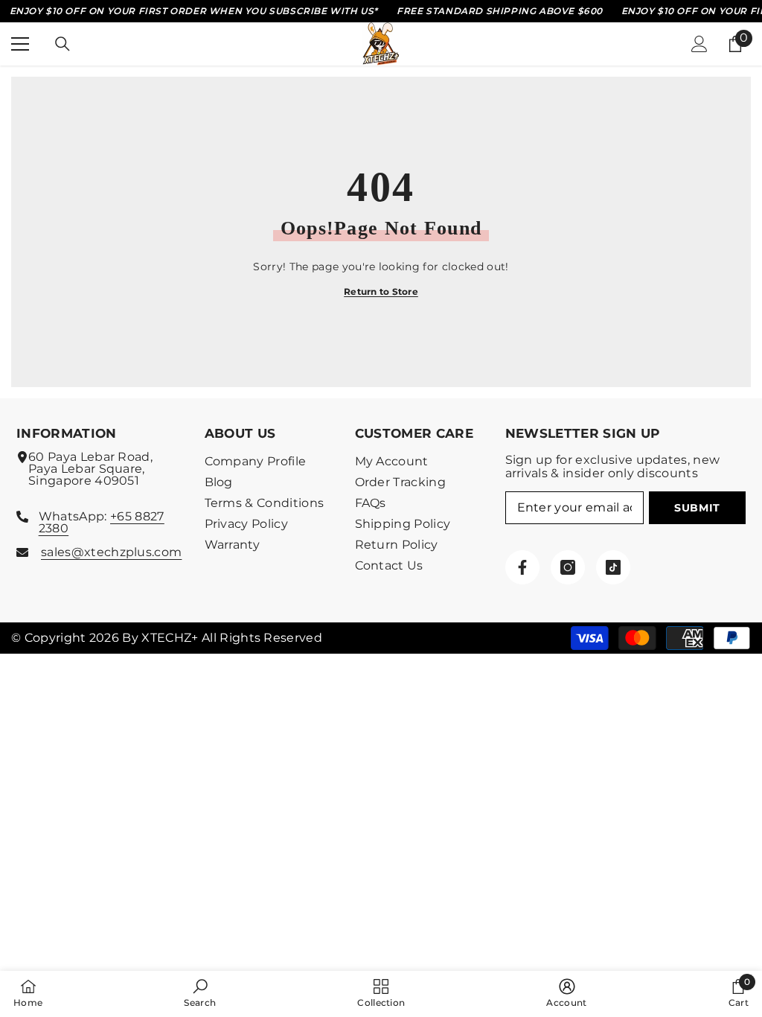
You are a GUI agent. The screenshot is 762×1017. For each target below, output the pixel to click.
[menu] (20, 44)
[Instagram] (568, 567)
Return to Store (381, 291)
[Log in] (699, 44)
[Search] (62, 44)
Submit (697, 507)
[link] (199, 993)
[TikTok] (613, 567)
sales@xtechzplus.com (111, 552)
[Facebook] (522, 567)
